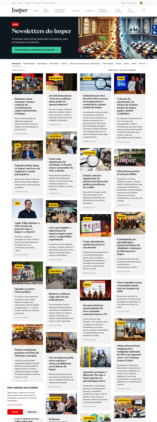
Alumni (20, 3)
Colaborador (37, 3)
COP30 (64, 63)
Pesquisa (76, 11)
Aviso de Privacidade (14, 405)
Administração (29, 63)
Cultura (118, 63)
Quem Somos (46, 11)
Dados (126, 63)
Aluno (14, 3)
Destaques (16, 63)
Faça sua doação (49, 3)
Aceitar (15, 412)
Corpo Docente (118, 11)
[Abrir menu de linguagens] (142, 3)
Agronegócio (42, 63)
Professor (27, 3)
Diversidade (144, 63)
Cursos (35, 11)
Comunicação (107, 63)
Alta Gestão (54, 63)
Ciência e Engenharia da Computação (85, 63)
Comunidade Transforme (60, 11)
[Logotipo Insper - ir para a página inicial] (20, 10)
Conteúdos (89, 11)
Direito (134, 63)
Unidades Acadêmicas (103, 11)
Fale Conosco (131, 11)
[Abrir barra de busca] (143, 10)
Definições (32, 412)
